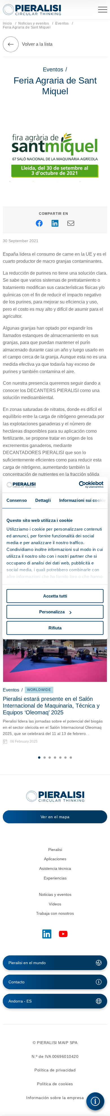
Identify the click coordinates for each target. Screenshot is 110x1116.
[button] (39, 757)
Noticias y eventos (33, 23)
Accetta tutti (55, 596)
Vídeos (55, 904)
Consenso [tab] (16, 500)
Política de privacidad (55, 1070)
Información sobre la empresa (55, 1097)
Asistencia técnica (55, 868)
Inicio (7, 23)
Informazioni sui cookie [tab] (82, 500)
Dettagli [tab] (43, 500)
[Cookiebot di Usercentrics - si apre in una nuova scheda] (79, 484)
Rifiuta (55, 627)
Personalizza (52, 611)
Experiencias (55, 878)
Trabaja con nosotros (55, 913)
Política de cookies (55, 1084)
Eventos (62, 23)
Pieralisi (55, 849)
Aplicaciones (55, 859)
